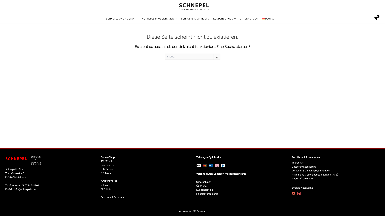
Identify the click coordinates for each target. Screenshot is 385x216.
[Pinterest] (299, 193)
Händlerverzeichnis (207, 193)
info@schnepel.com (25, 189)
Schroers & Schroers (112, 197)
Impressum (298, 162)
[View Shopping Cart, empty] (375, 19)
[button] (136, 18)
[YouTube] (293, 193)
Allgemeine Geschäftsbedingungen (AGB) (315, 174)
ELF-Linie (106, 189)
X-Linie (105, 185)
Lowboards (107, 165)
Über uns (201, 185)
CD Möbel (106, 173)
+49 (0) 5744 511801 (27, 185)
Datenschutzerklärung (304, 166)
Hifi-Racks (106, 169)
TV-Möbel (106, 161)
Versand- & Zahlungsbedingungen (311, 170)
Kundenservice (204, 189)
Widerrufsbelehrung (303, 178)
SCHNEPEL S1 (109, 181)
